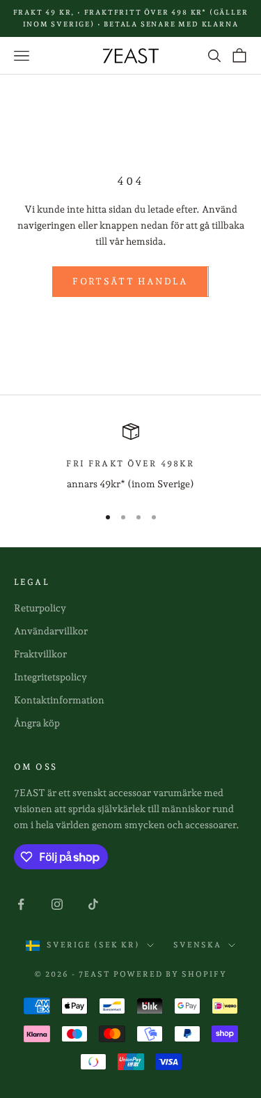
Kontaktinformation (59, 700)
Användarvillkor (51, 630)
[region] (130, 457)
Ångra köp (37, 723)
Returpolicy (40, 607)
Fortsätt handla (130, 281)
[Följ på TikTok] (93, 904)
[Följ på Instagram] (57, 904)
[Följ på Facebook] (21, 904)
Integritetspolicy (50, 677)
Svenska (197, 945)
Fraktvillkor (40, 653)
